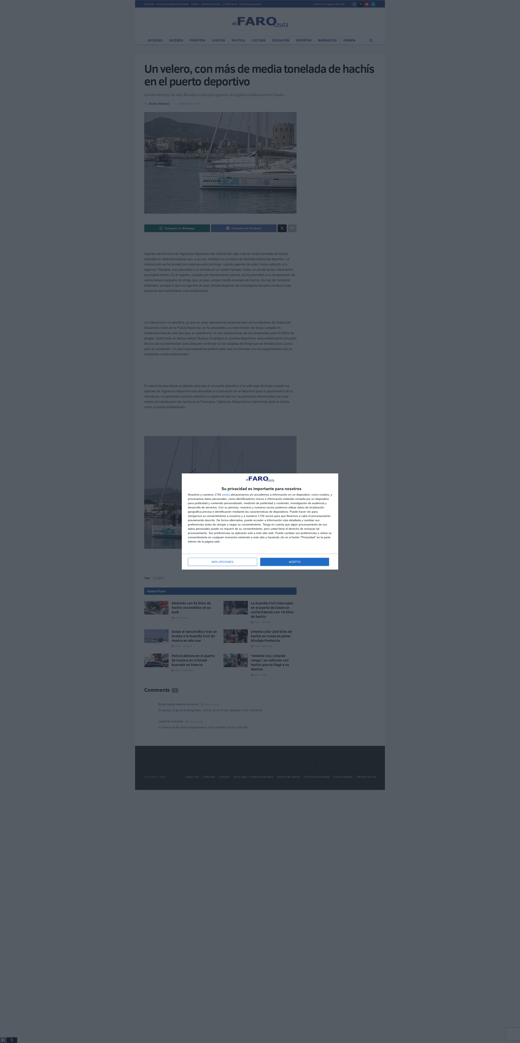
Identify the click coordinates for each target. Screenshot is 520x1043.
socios (226, 494)
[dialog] (260, 521)
